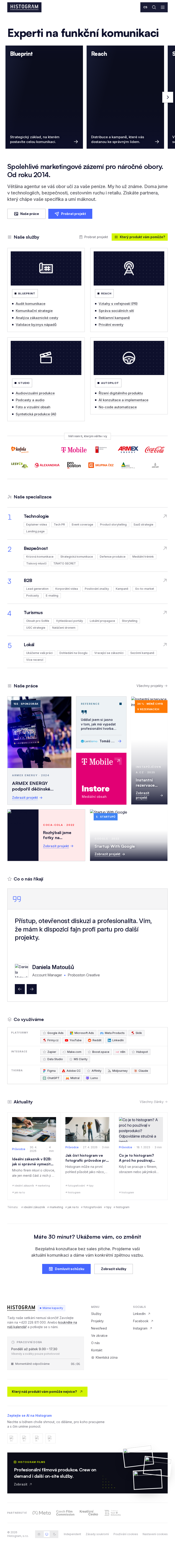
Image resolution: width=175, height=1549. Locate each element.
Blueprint (26, 293)
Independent (72, 1534)
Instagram (140, 1328)
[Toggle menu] (163, 7)
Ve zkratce (99, 1335)
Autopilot (110, 383)
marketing (56, 1207)
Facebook (141, 1321)
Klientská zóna (107, 1357)
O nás (95, 1343)
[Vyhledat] (154, 7)
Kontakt (96, 1350)
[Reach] (129, 268)
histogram (122, 1207)
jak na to (73, 1207)
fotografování (92, 1207)
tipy (108, 1207)
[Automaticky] (47, 1534)
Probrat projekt (73, 214)
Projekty (97, 1321)
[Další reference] (32, 989)
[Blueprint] (46, 268)
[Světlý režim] (39, 1534)
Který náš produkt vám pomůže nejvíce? (44, 1391)
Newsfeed (99, 1328)
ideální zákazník (34, 1207)
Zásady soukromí (97, 1534)
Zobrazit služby (113, 1269)
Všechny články (152, 1102)
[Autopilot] (129, 358)
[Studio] (46, 358)
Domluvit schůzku (69, 1269)
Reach (106, 293)
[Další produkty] (167, 97)
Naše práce (29, 214)
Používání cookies (125, 1534)
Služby (96, 1314)
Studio (24, 383)
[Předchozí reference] (20, 989)
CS (145, 7)
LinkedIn (139, 1314)
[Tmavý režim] (54, 1534)
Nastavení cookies (155, 1534)
